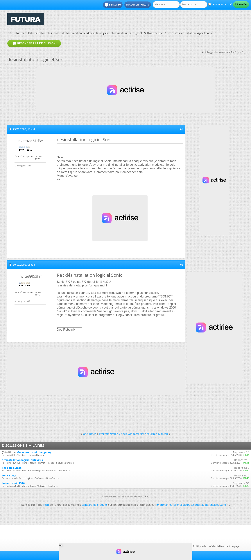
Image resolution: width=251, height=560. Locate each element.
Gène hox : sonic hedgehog (34, 452)
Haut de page (232, 546)
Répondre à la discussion (34, 43)
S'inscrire (113, 5)
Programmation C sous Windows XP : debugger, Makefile (133, 434)
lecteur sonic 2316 (13, 483)
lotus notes (89, 434)
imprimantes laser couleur (172, 504)
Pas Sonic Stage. (12, 467)
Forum (20, 33)
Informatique (120, 33)
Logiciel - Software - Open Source (153, 33)
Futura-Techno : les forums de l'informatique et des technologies (68, 33)
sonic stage (9, 475)
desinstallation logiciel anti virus (22, 460)
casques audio (199, 504)
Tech (46, 504)
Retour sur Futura (137, 4)
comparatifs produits (94, 504)
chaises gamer (219, 504)
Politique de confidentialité (208, 546)
